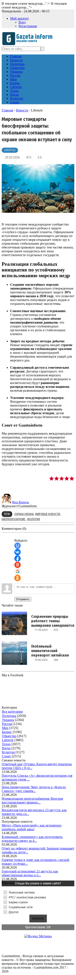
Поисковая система (22, 892)
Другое (14, 912)
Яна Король (20, 502)
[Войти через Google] (17, 571)
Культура (8, 752)
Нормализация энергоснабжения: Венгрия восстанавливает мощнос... (32, 800)
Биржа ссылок (18, 902)
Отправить (23, 599)
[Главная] (29, 44)
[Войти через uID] (17, 545)
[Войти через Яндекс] (17, 565)
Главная (7, 110)
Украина (8, 720)
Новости (22, 110)
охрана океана (24, 514)
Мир (5, 728)
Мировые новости (47, 514)
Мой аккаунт (19, 18)
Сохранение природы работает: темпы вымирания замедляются (52, 621)
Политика (9, 716)
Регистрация (28, 26)
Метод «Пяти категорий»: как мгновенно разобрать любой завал (31, 827)
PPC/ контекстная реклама (27, 897)
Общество (9, 736)
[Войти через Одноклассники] (17, 578)
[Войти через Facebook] (17, 558)
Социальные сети (21, 907)
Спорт (6, 756)
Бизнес (7, 732)
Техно (6, 744)
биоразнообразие (13, 519)
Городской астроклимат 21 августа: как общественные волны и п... (30, 873)
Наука (6, 748)
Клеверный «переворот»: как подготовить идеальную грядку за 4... (32, 838)
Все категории (12, 711)
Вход (22, 22)
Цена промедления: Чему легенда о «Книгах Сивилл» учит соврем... (34, 789)
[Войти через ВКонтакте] (17, 552)
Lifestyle (9, 150)
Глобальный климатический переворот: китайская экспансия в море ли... (50, 653)
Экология (33, 519)
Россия (7, 724)
